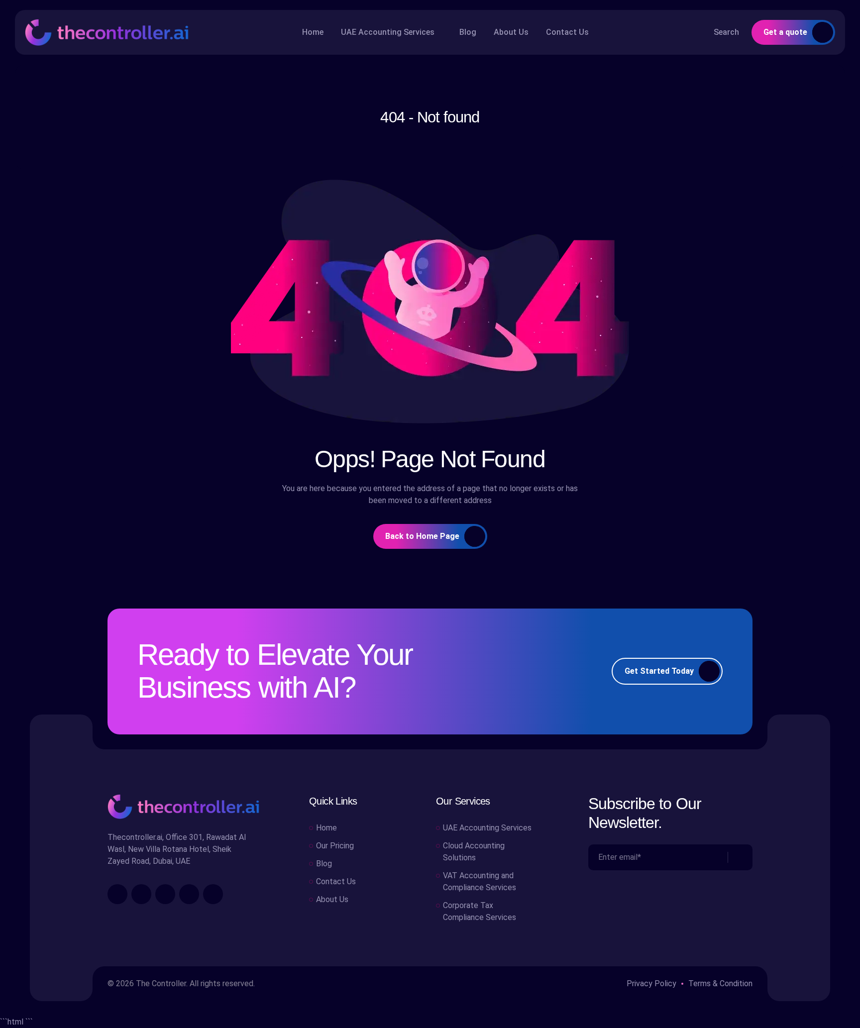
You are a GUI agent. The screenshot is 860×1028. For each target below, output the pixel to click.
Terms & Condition (720, 983)
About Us (511, 32)
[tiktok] (213, 894)
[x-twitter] (189, 894)
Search (726, 32)
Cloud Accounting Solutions (474, 851)
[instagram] (141, 894)
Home (312, 32)
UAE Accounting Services (387, 32)
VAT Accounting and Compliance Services (479, 881)
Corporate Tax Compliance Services (479, 911)
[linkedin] (165, 894)
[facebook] (117, 894)
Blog (467, 32)
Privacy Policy (651, 983)
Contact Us (567, 32)
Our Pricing (335, 845)
